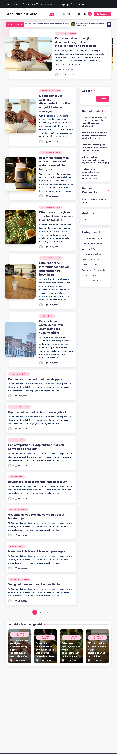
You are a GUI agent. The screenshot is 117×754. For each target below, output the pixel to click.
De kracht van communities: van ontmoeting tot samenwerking (90, 173)
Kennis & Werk (48, 5)
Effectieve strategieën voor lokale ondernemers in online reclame (84, 23)
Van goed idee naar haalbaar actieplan (34, 584)
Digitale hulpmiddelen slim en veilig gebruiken (39, 412)
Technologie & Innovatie (69, 33)
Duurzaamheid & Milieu (19, 374)
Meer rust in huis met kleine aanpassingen (36, 551)
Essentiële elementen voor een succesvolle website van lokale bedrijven (78, 42)
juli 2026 (86, 219)
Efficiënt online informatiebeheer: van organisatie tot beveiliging (95, 160)
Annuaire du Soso (22, 14)
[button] (102, 14)
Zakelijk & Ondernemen (50, 91)
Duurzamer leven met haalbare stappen (35, 379)
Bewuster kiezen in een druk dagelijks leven (37, 481)
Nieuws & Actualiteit (91, 254)
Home (8, 4)
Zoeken (87, 91)
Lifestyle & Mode (16, 476)
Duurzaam (80, 5)
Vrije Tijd (65, 5)
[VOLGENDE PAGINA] (46, 612)
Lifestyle (31, 5)
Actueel (17, 5)
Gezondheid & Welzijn (18, 509)
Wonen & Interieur (16, 546)
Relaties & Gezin (47, 316)
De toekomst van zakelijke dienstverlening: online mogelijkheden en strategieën (54, 103)
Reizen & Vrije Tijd (17, 440)
